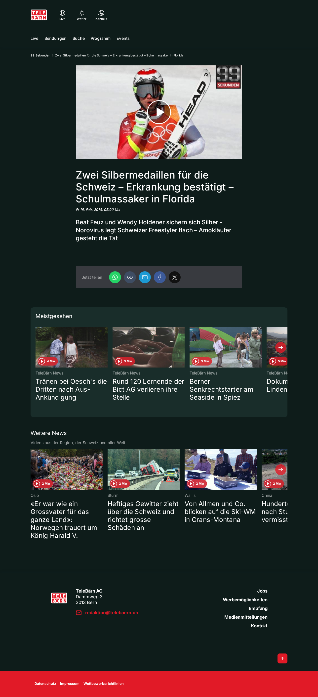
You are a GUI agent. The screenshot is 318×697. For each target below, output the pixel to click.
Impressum (70, 683)
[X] (175, 277)
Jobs (262, 591)
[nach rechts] (280, 347)
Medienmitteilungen (246, 617)
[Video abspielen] (159, 112)
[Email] (145, 277)
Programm (101, 38)
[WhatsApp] (115, 277)
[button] (130, 277)
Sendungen (55, 38)
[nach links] (37, 347)
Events (123, 38)
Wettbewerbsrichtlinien (103, 683)
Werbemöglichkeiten (245, 599)
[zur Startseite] (39, 15)
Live (35, 38)
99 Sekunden (40, 55)
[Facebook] (160, 277)
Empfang (258, 608)
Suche (79, 38)
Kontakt (259, 625)
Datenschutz (45, 683)
